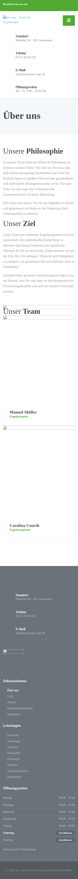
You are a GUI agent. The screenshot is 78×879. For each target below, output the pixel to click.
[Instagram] (8, 8)
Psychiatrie (13, 759)
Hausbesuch (14, 776)
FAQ (10, 696)
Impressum (13, 714)
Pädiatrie (12, 765)
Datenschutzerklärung (20, 708)
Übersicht (13, 735)
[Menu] (69, 20)
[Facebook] (4, 8)
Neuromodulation (17, 771)
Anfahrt (11, 702)
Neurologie (13, 741)
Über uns (13, 690)
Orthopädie (13, 753)
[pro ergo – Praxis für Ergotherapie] (24, 19)
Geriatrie (12, 747)
